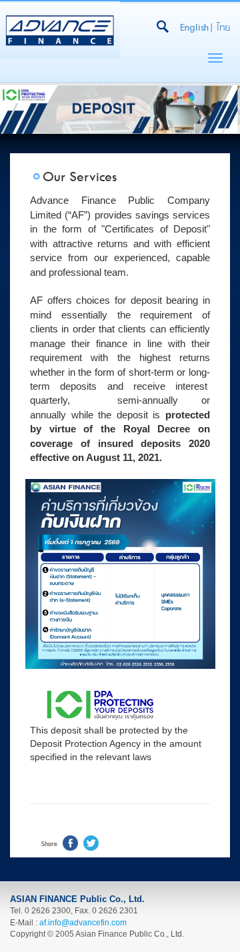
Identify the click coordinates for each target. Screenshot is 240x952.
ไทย (223, 27)
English (194, 27)
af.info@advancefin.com (83, 922)
